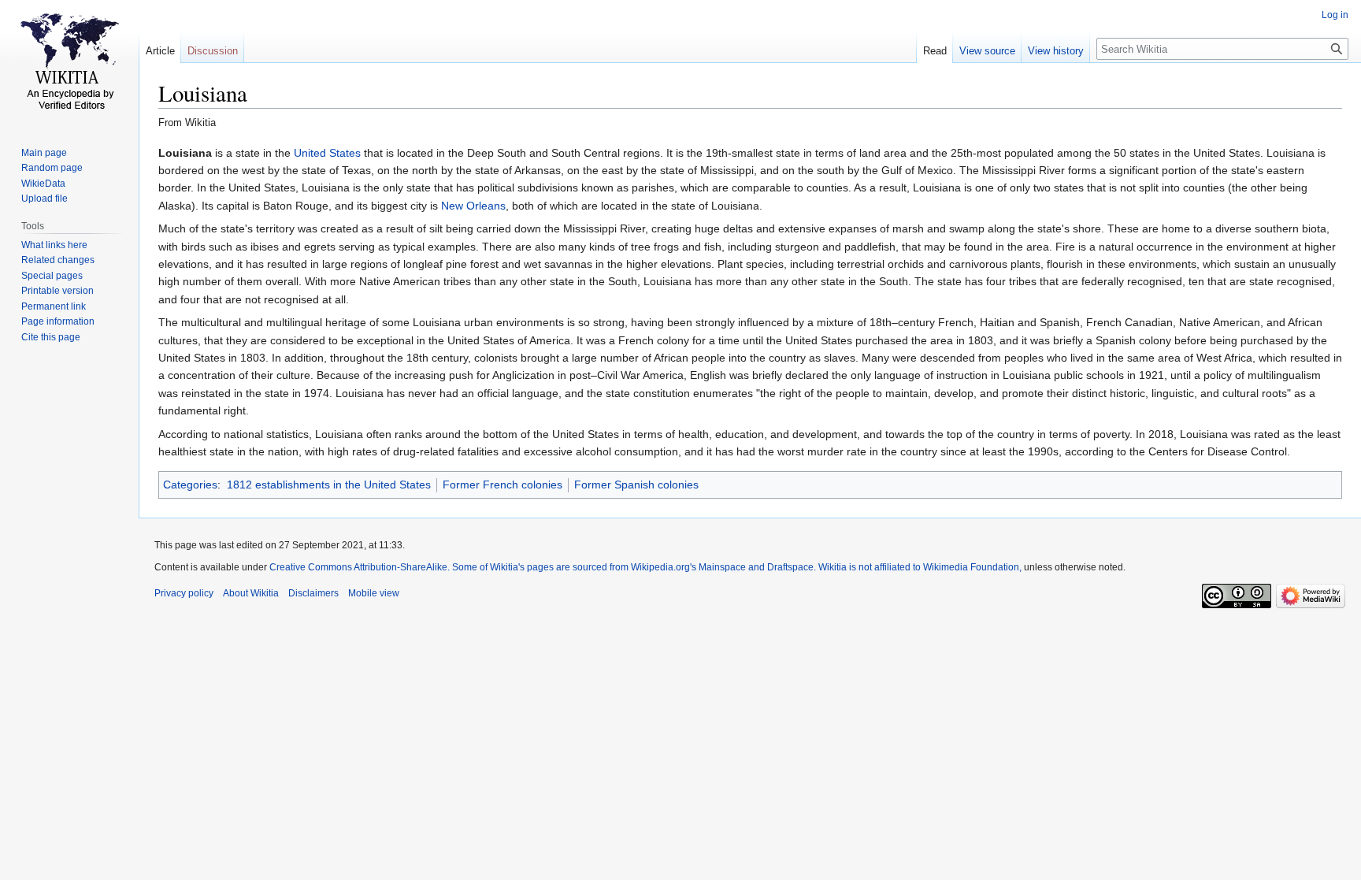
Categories (190, 484)
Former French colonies (502, 484)
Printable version (57, 290)
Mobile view (373, 593)
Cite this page (50, 337)
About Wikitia (251, 593)
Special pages (52, 275)
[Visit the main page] (69, 63)
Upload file (44, 198)
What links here (54, 245)
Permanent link (53, 306)
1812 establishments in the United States (329, 484)
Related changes (58, 259)
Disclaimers (313, 593)
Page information (58, 321)
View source (987, 51)
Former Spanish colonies (636, 484)
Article (160, 51)
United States (327, 153)
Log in (1335, 14)
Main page (44, 152)
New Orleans (473, 205)
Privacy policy (183, 593)
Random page (52, 167)
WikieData (43, 183)
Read (935, 51)
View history (1056, 51)
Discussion (212, 51)
